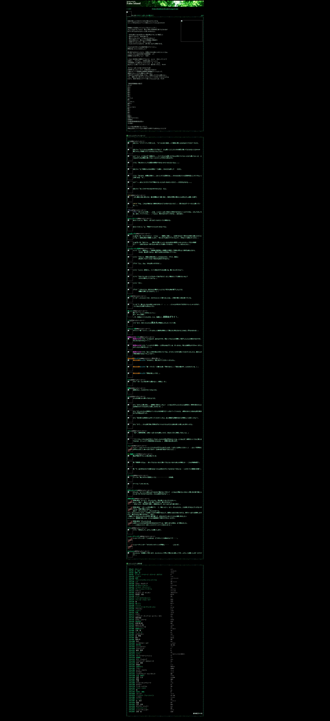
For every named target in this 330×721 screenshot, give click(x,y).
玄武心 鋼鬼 (140, 691)
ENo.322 (131, 591)
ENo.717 (131, 614)
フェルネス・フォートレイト (145, 695)
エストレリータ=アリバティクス (145, 607)
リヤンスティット (141, 708)
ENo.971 (131, 636)
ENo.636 (131, 610)
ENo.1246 (132, 661)
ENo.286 (131, 585)
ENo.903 (131, 632)
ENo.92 (131, 574)
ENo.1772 (132, 690)
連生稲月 (138, 621)
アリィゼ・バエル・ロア (143, 600)
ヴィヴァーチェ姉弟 (134, 248)
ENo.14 (131, 569)
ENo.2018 (132, 708)
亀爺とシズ (132, 454)
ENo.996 (131, 639)
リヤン (130, 528)
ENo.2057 (132, 711)
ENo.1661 (132, 679)
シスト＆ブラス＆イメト (143, 598)
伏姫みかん (139, 666)
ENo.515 (131, 598)
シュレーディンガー (134, 536)
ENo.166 (131, 578)
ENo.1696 (132, 682)
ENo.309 (131, 589)
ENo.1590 (132, 677)
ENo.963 (131, 634)
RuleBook (160, 9)
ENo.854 (131, 627)
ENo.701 (131, 612)
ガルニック (138, 569)
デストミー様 (132, 328)
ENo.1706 (132, 684)
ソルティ (138, 610)
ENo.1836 (132, 693)
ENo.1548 (132, 675)
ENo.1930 (132, 702)
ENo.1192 (132, 655)
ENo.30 (131, 571)
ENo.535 (131, 603)
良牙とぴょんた (132, 490)
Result (166, 9)
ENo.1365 (132, 668)
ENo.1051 (132, 645)
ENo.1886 (132, 697)
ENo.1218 (132, 657)
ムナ (202, 15)
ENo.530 (131, 601)
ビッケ (137, 596)
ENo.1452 (132, 673)
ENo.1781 (132, 691)
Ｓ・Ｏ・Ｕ (138, 632)
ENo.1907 (132, 701)
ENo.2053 (132, 710)
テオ (129, 380)
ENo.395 (131, 592)
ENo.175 (131, 580)
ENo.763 (131, 618)
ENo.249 (131, 581)
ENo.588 (131, 605)
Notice (154, 9)
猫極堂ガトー (139, 628)
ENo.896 (131, 630)
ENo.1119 (132, 650)
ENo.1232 (132, 659)
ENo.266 (131, 583)
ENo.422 (131, 594)
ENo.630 (131, 609)
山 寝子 (137, 571)
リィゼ (130, 296)
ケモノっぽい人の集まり (144, 15)
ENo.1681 (132, 681)
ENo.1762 (132, 688)
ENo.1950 (132, 706)
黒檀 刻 (137, 572)
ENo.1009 (132, 641)
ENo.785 (131, 621)
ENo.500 (131, 596)
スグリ (138, 654)
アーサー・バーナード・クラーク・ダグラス (148, 574)
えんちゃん (131, 551)
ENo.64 (131, 572)
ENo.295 (131, 587)
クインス (138, 605)
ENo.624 (131, 607)
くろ (129, 320)
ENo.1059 (132, 648)
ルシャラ (139, 652)
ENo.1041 (132, 643)
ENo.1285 (132, 664)
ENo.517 (131, 600)
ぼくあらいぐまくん (141, 585)
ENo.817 (131, 623)
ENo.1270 (132, 663)
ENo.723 (131, 616)
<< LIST (128, 9)
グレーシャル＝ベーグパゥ (143, 589)
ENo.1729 (132, 686)
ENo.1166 (132, 652)
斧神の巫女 (131, 498)
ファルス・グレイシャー (143, 587)
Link (176, 9)
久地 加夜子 (140, 675)
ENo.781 (131, 619)
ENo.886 (131, 628)
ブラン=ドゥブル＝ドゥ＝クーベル (146, 580)
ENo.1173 (132, 654)
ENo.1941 (132, 704)
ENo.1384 (132, 670)
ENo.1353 (132, 666)
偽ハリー (130, 311)
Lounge (171, 9)
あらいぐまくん (132, 218)
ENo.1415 (132, 672)
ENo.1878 (132, 695)
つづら (134, 337)
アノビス (138, 576)
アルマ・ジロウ (141, 688)
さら (129, 396)
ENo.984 (131, 637)
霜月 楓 (138, 645)
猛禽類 (138, 657)
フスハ (130, 431)
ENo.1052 (132, 646)
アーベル (130, 475)
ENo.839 (131, 625)
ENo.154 (131, 576)
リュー (130, 445)
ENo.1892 (132, 699)
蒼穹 (136, 578)
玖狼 (136, 612)
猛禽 (129, 388)
